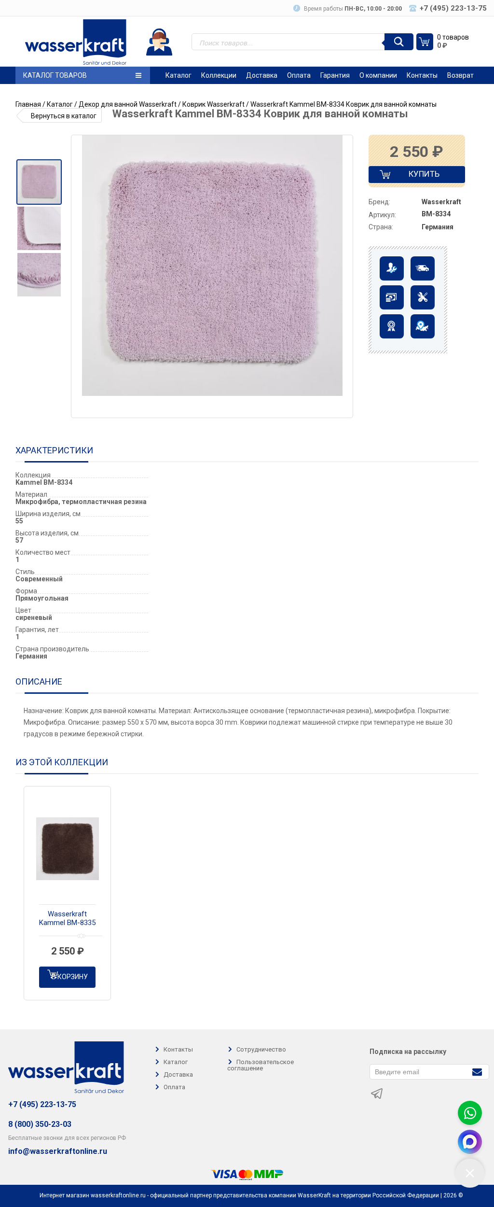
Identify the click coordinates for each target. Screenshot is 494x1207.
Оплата (299, 75)
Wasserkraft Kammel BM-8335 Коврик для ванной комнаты (67, 919)
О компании (378, 75)
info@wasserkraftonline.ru (57, 1151)
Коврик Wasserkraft (213, 104)
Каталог (178, 75)
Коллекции (218, 75)
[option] (38, 182)
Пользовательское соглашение (260, 1065)
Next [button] (345, 276)
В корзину (70, 977)
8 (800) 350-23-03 (39, 1124)
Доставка (261, 75)
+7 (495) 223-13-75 (42, 1104)
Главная (28, 104)
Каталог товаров (55, 75)
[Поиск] (398, 41)
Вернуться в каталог (63, 116)
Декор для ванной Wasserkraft (128, 104)
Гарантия (335, 75)
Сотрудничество (261, 1049)
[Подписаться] (476, 1071)
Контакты (422, 75)
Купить (416, 176)
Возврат (460, 75)
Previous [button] (82, 276)
